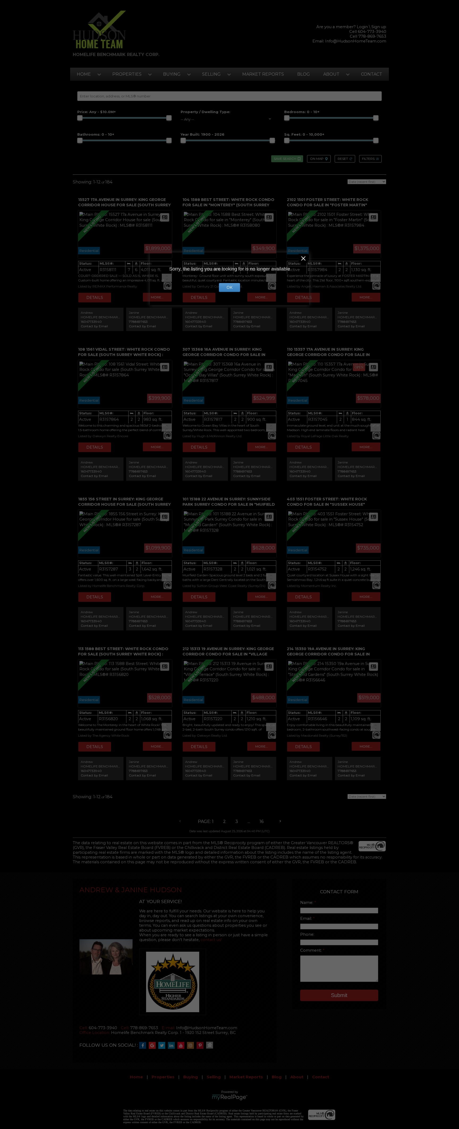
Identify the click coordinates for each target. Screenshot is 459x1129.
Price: (96, 112)
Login (362, 26)
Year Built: (202, 134)
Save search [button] (285, 159)
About (331, 74)
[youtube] (182, 1045)
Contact (371, 74)
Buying (172, 74)
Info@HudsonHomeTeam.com (355, 41)
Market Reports (263, 74)
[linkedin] (172, 1045)
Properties (127, 74)
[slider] (80, 118)
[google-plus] (153, 1045)
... (249, 821)
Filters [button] (368, 159)
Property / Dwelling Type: (205, 112)
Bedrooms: (302, 112)
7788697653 (138, 322)
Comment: (311, 950)
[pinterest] (201, 1045)
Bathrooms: (95, 134)
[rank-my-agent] (211, 1045)
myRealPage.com (230, 1097)
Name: (307, 902)
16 (262, 821)
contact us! (211, 939)
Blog (303, 74)
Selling (211, 74)
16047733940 (91, 322)
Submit (339, 995)
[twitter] (163, 1045)
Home (84, 74)
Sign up (378, 26)
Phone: (307, 934)
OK (229, 287)
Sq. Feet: (304, 134)
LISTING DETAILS (94, 297)
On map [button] (317, 159)
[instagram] (192, 1045)
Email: (306, 918)
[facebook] (144, 1045)
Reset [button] (343, 159)
